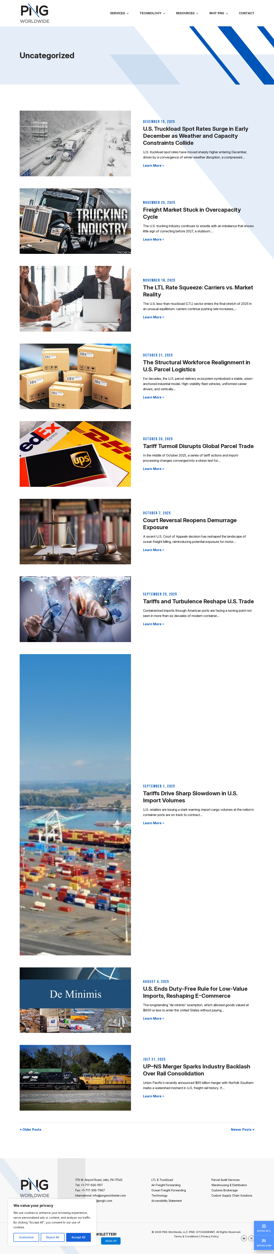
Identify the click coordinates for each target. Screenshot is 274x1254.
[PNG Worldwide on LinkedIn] (244, 1238)
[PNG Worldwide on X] (251, 1238)
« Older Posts (30, 1129)
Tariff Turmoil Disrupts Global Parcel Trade (198, 446)
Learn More (153, 165)
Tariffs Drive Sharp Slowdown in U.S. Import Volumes (190, 797)
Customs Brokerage (224, 1190)
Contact (246, 13)
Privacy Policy (210, 1236)
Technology (150, 13)
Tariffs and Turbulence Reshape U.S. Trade (198, 601)
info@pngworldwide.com (109, 1195)
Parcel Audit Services (225, 1179)
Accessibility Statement (166, 1200)
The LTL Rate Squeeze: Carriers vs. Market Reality (198, 291)
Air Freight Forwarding (166, 1185)
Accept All (78, 1237)
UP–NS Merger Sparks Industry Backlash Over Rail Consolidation (196, 1070)
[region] (52, 1222)
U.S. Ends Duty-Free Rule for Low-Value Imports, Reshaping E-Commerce (195, 992)
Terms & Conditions (186, 1236)
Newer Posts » (242, 1129)
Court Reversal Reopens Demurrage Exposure (190, 524)
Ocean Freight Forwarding (168, 1190)
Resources (185, 13)
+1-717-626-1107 (92, 1185)
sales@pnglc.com (100, 1200)
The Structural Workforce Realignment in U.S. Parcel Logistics (196, 366)
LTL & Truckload (162, 1179)
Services (117, 13)
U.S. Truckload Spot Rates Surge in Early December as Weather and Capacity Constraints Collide (195, 135)
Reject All (52, 1237)
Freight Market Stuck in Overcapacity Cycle (192, 213)
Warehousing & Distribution (229, 1185)
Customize (26, 1237)
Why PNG (216, 13)
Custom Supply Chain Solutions (231, 1195)
